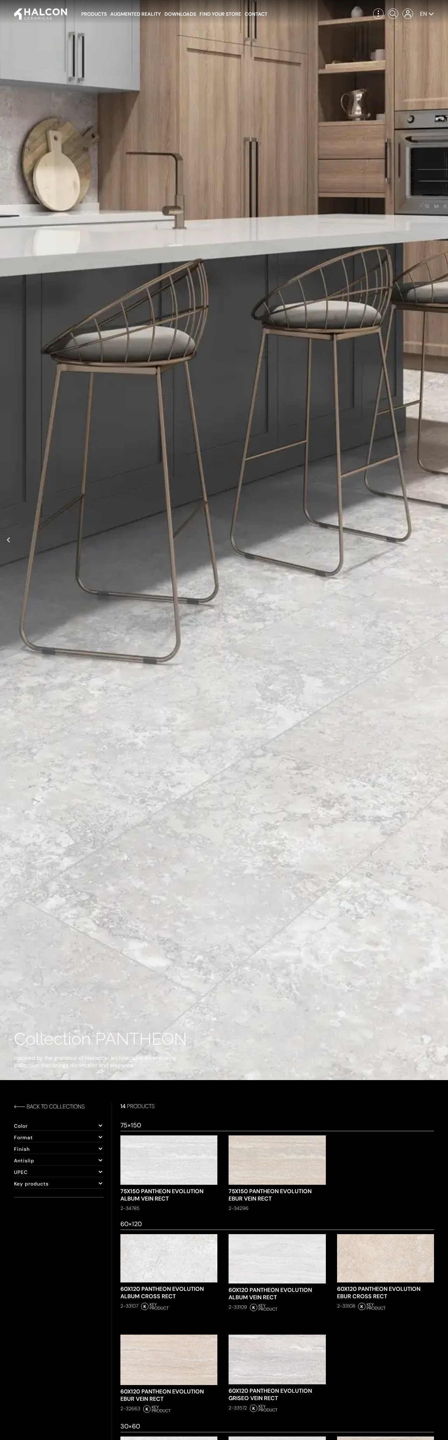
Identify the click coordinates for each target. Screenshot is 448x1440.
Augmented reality (135, 14)
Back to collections (56, 1106)
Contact (256, 14)
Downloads (180, 14)
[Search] (393, 13)
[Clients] (407, 13)
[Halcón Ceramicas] (40, 14)
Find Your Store (220, 14)
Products (94, 14)
